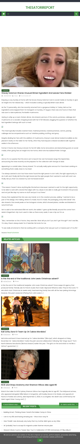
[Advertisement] (40, 31)
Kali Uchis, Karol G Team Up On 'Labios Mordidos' (23, 331)
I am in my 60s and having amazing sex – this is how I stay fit (26, 417)
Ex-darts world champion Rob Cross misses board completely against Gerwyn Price (69, 404)
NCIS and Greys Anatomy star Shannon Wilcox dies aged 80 (29, 385)
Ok (40, 440)
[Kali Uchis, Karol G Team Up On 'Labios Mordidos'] (39, 311)
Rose (16, 96)
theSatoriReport (40, 7)
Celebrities (5, 90)
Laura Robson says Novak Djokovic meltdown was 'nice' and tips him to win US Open (12, 404)
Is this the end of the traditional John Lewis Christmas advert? (30, 278)
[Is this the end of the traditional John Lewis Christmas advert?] (39, 258)
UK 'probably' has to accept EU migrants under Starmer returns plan (28, 426)
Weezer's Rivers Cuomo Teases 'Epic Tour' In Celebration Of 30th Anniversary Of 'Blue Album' (37, 430)
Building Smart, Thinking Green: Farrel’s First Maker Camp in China (27, 412)
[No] (77, 438)
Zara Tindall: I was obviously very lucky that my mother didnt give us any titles (32, 421)
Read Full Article (13, 233)
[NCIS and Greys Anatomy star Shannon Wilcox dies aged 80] (39, 365)
